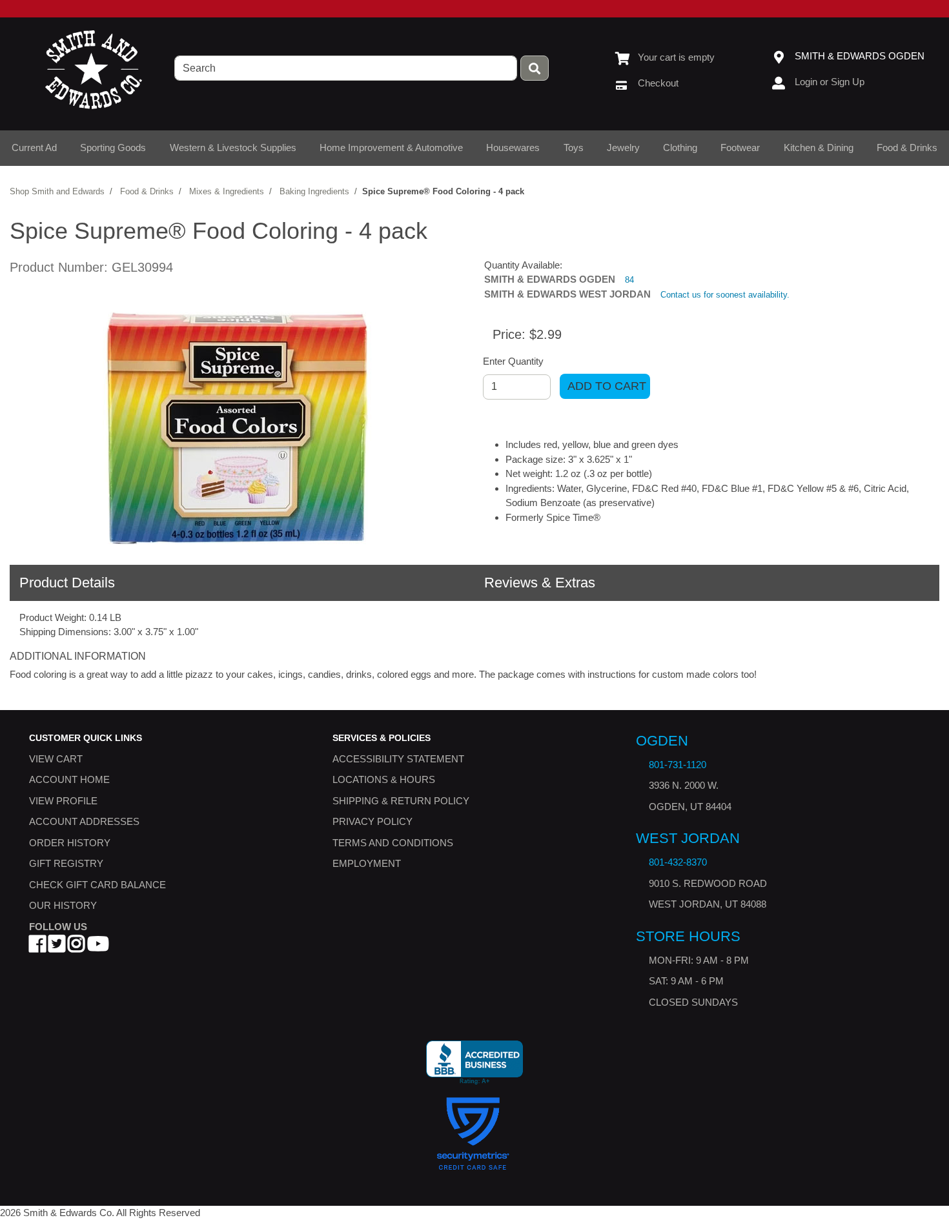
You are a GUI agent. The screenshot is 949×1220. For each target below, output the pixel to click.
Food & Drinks (907, 147)
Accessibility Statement (398, 758)
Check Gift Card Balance (97, 884)
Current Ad (34, 147)
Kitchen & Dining (818, 147)
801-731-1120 (677, 764)
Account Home (69, 779)
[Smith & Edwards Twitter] (56, 947)
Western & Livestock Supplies (233, 147)
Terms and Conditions (392, 842)
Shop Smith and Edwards (57, 191)
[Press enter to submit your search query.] (534, 68)
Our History (63, 905)
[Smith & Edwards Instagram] (76, 947)
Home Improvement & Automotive (391, 147)
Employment (366, 863)
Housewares (513, 147)
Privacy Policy (372, 821)
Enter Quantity (513, 361)
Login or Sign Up (829, 81)
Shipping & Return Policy (400, 800)
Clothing (680, 147)
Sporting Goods (113, 147)
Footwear (740, 147)
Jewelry (623, 147)
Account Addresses (84, 821)
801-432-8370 (678, 862)
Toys (574, 147)
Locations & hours (383, 779)
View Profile (63, 800)
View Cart (56, 758)
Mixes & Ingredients (226, 191)
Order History (69, 842)
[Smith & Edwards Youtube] (98, 947)
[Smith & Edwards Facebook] (37, 947)
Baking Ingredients (314, 191)
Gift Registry (66, 863)
